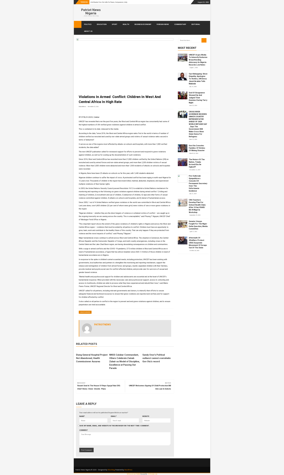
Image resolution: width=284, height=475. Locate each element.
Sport (114, 24)
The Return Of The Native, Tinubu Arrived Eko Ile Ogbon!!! (197, 163)
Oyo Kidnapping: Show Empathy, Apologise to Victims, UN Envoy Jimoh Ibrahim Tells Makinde (198, 79)
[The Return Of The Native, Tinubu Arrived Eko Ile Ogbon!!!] (182, 162)
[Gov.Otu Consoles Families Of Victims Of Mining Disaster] (182, 148)
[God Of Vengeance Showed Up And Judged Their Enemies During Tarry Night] (182, 95)
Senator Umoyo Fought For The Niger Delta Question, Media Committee (198, 225)
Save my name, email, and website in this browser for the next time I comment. (114, 426)
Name (82, 416)
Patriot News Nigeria (91, 11)
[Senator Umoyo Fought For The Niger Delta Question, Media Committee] (182, 224)
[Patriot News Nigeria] (77, 24)
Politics (88, 24)
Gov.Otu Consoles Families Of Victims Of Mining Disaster (197, 148)
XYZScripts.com (152, 474)
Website (145, 416)
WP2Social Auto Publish (133, 474)
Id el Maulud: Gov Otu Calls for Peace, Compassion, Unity (109, 2)
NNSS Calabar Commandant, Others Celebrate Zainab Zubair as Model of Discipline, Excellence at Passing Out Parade (124, 361)
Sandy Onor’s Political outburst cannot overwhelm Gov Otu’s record (156, 358)
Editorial (195, 24)
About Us (88, 31)
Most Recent (187, 47)
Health (126, 24)
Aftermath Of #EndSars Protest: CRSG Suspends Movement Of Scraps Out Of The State (198, 243)
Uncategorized (85, 312)
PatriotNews (82, 106)
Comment (83, 430)
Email (114, 416)
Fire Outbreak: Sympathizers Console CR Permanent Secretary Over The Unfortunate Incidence (198, 183)
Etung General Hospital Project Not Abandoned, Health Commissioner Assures (92, 358)
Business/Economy (143, 24)
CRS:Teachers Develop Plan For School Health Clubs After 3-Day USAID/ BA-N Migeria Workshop (197, 206)
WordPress (128, 470)
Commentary (180, 24)
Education (102, 24)
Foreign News (163, 24)
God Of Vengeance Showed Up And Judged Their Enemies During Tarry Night (198, 98)
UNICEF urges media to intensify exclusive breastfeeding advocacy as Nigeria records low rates (198, 60)
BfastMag (111, 470)
